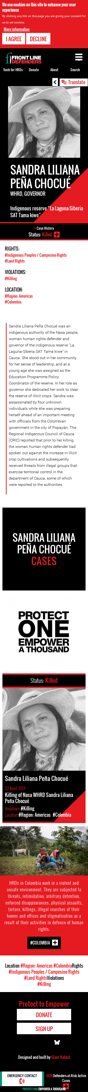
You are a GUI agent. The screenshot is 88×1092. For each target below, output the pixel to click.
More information (17, 29)
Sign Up (44, 1029)
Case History (45, 228)
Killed (47, 234)
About (54, 69)
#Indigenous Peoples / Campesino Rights (36, 255)
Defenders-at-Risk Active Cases (66, 1078)
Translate (76, 82)
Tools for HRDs (13, 69)
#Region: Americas (19, 296)
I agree (14, 39)
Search (75, 69)
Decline (38, 39)
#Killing (11, 278)
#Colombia (13, 302)
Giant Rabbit (60, 1057)
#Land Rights (15, 261)
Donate (34, 69)
